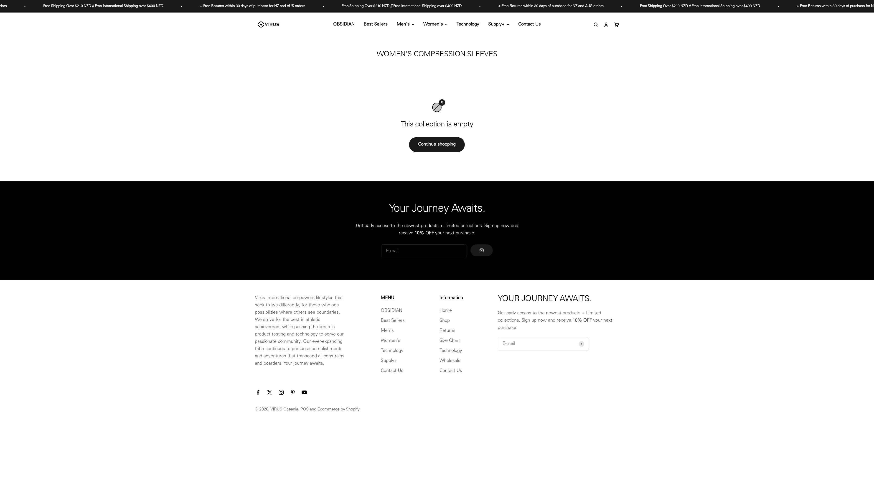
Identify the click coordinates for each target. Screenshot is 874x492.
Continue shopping (437, 144)
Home (446, 311)
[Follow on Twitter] (270, 392)
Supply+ (496, 24)
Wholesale (450, 361)
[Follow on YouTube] (304, 392)
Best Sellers (376, 24)
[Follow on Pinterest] (293, 392)
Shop (445, 321)
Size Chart (450, 341)
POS (304, 409)
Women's (433, 24)
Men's (403, 24)
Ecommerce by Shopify (339, 409)
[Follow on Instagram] (281, 392)
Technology (468, 24)
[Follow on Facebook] (258, 392)
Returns (447, 331)
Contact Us (529, 24)
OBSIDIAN (344, 24)
